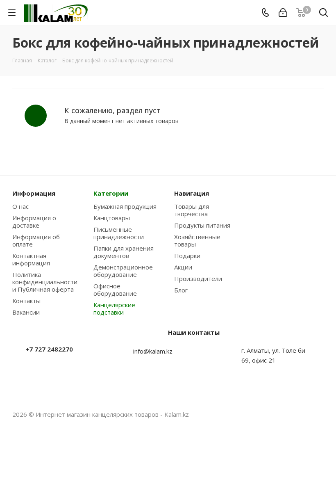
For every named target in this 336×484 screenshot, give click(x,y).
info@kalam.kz (153, 351)
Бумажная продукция (125, 206)
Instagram (297, 414)
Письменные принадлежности (118, 233)
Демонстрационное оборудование (123, 271)
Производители (198, 278)
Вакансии (26, 312)
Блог (181, 290)
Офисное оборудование (115, 289)
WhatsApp (317, 414)
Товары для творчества (191, 210)
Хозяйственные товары (197, 240)
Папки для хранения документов (123, 252)
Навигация (191, 193)
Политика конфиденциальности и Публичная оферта (44, 281)
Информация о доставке (34, 221)
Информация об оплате (36, 240)
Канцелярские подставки (114, 308)
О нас (20, 206)
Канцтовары (111, 218)
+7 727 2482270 (49, 349)
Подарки (187, 255)
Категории (110, 193)
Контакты (26, 301)
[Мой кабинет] (283, 13)
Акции (183, 267)
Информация (33, 193)
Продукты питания (202, 225)
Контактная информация (31, 259)
